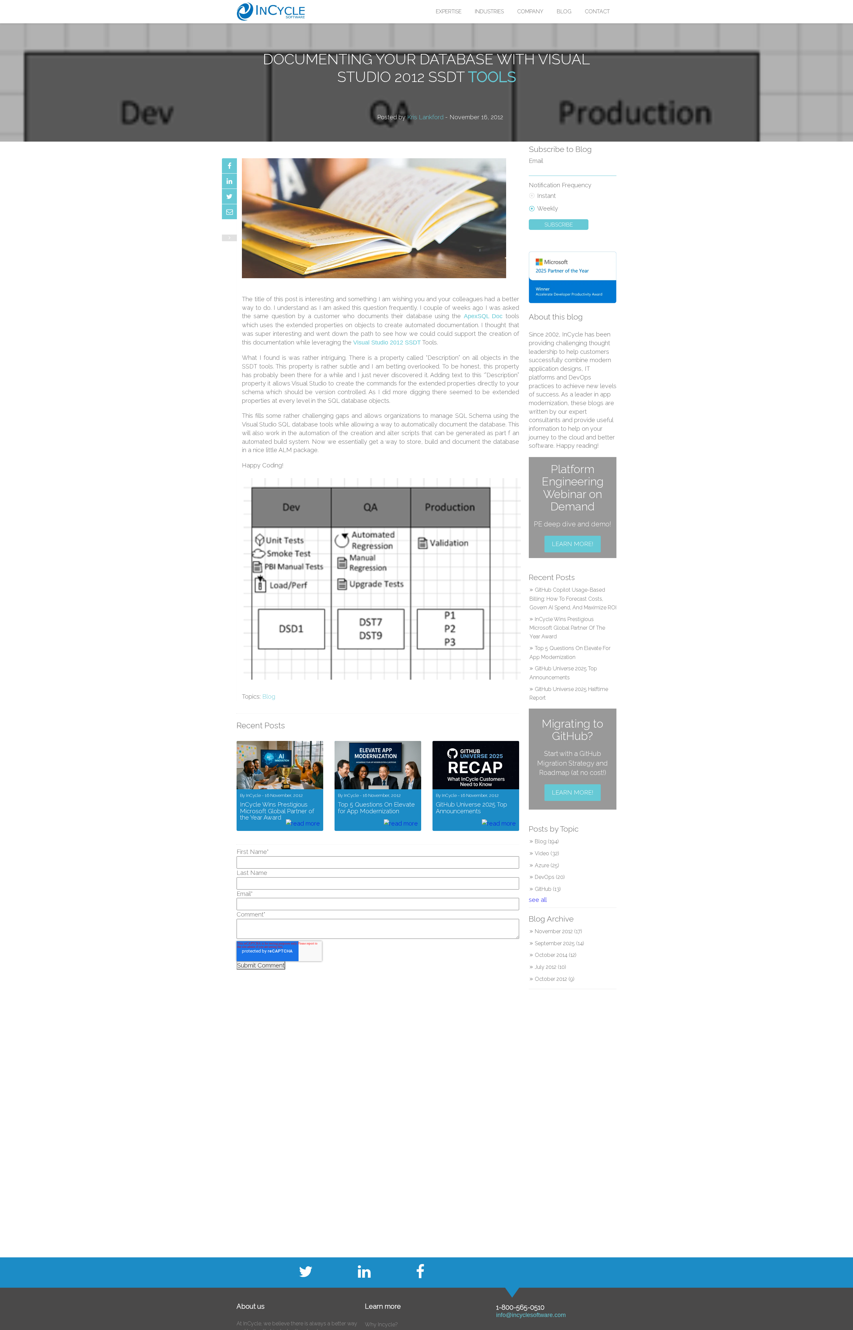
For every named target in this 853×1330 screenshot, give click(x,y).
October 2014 (555, 955)
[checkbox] (572, 201)
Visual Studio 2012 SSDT (387, 342)
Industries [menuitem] (489, 11)
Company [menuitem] (530, 11)
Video (547, 853)
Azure (547, 865)
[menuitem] (448, 11)
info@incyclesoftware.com (531, 1315)
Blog (268, 696)
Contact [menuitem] (597, 11)
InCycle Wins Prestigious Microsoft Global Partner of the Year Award (567, 628)
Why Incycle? (381, 1324)
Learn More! (572, 543)
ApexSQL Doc (483, 316)
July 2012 (550, 967)
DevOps (550, 877)
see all (538, 899)
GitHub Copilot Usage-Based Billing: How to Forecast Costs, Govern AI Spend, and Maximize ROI (572, 598)
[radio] (572, 195)
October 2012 (554, 979)
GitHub (548, 889)
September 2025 (559, 943)
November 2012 (558, 931)
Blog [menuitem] (564, 11)
